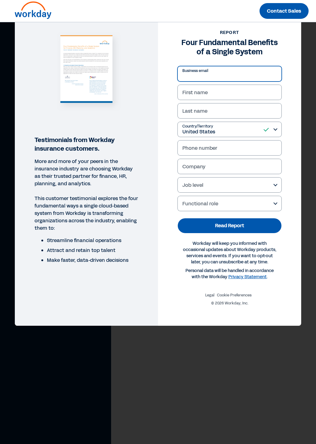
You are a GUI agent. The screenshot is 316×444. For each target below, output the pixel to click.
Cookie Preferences (234, 295)
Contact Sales (284, 11)
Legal (209, 295)
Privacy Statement (247, 277)
